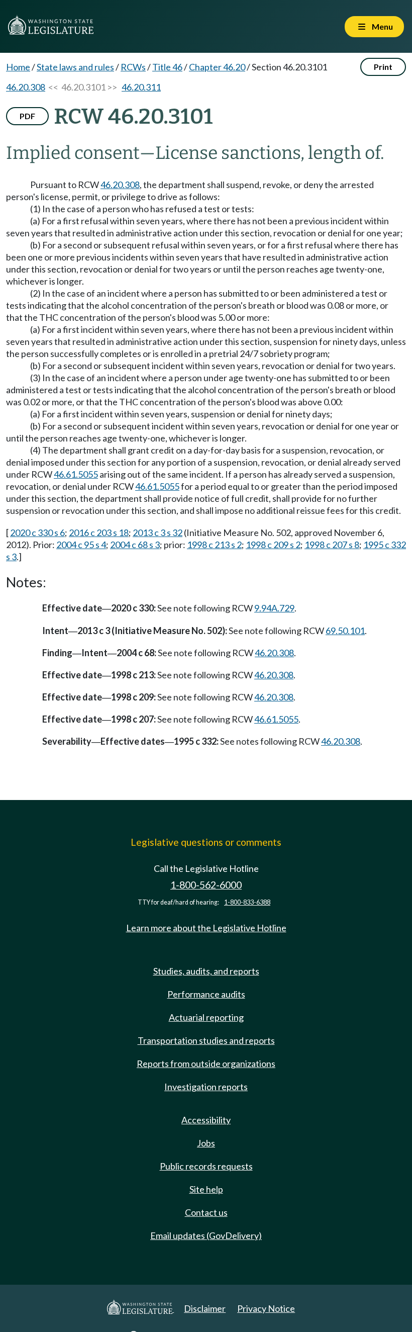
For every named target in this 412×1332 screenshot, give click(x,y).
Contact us (206, 1212)
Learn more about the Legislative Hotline (206, 927)
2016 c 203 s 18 (99, 532)
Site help (206, 1189)
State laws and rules (75, 66)
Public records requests (206, 1166)
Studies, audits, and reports (206, 970)
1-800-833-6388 (247, 902)
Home (18, 66)
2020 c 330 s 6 (37, 532)
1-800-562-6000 (206, 885)
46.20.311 (141, 87)
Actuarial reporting (206, 1017)
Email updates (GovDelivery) (206, 1235)
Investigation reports (206, 1086)
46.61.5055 (76, 474)
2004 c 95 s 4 (81, 544)
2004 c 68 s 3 (135, 544)
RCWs (133, 66)
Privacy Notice (266, 1308)
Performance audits (206, 994)
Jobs (206, 1142)
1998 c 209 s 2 (273, 544)
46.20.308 (25, 87)
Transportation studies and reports (206, 1040)
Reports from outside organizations (206, 1063)
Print (383, 66)
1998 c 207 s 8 (331, 544)
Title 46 (167, 66)
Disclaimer (205, 1308)
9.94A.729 (274, 607)
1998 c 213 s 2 (214, 544)
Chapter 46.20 (217, 66)
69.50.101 (345, 630)
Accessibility (206, 1119)
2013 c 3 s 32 (157, 532)
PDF (27, 116)
